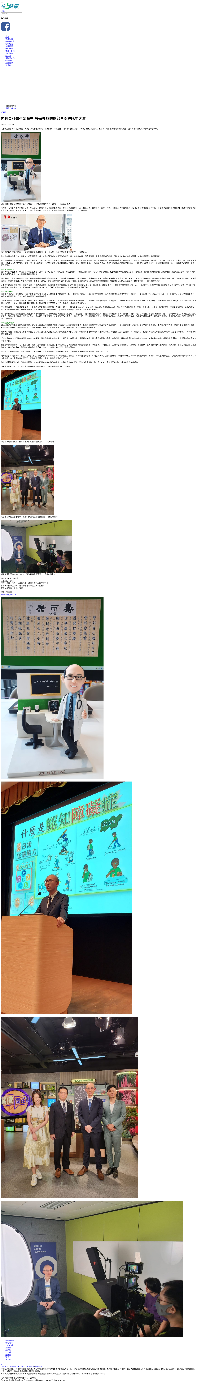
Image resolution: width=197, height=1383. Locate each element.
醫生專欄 (9, 49)
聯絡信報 (38, 1366)
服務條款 (13, 1366)
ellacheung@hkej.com (9, 594)
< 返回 (3, 112)
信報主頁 (4, 1366)
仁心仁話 (9, 1345)
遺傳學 (8, 1355)
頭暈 (7, 1357)
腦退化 (8, 1359)
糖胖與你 (9, 63)
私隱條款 (21, 1366)
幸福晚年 (9, 1343)
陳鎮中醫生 (10, 1340)
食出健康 (9, 53)
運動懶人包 (10, 58)
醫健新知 (9, 39)
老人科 (8, 1352)
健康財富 (9, 60)
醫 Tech (8, 56)
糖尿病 (8, 1350)
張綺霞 (8, 1348)
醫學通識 (9, 44)
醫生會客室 (10, 41)
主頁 (7, 37)
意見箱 (8, 65)
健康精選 (9, 46)
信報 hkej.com (10, 108)
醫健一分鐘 (10, 51)
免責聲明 (30, 1366)
